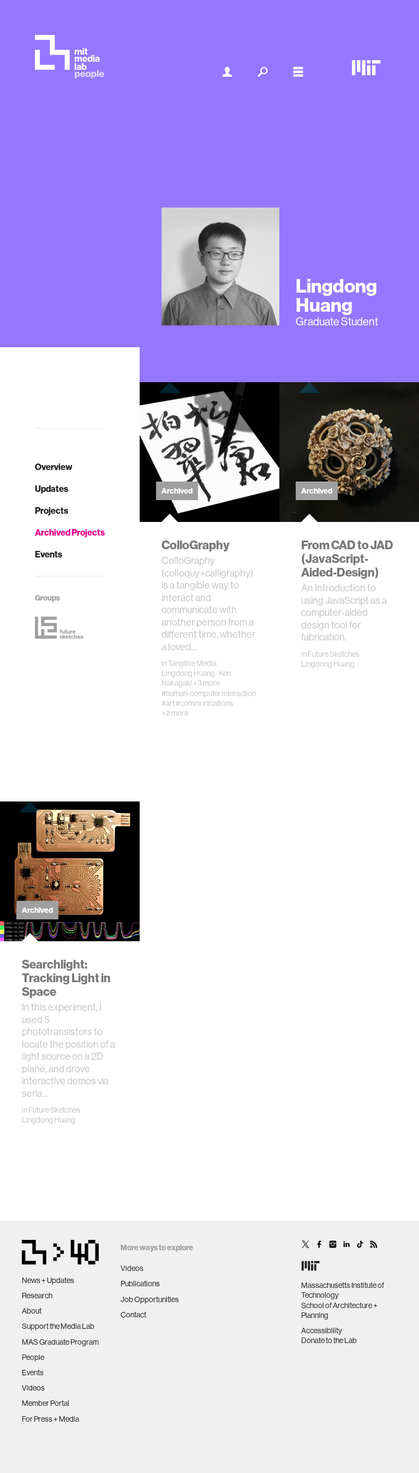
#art (168, 703)
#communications (204, 703)
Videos (33, 1388)
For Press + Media (50, 1419)
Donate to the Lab (329, 1340)
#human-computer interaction (208, 693)
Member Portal (45, 1403)
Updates (51, 488)
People (33, 1357)
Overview (54, 466)
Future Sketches (334, 654)
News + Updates (48, 1280)
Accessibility (321, 1330)
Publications (140, 1283)
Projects (51, 510)
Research (37, 1295)
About (31, 1311)
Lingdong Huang (188, 673)
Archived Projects (70, 532)
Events (48, 554)
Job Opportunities (150, 1299)
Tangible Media (192, 663)
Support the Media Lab (58, 1326)
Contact (133, 1315)
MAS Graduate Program (60, 1342)
